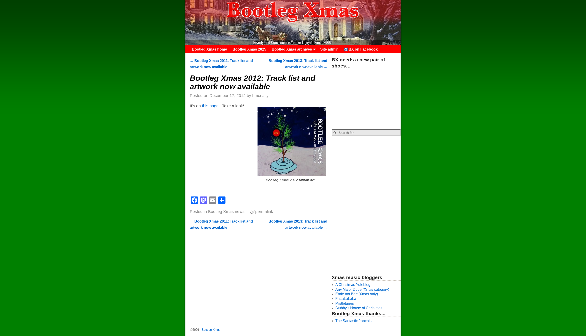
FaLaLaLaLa (345, 299)
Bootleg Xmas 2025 (249, 49)
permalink (264, 211)
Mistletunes (344, 303)
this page (210, 106)
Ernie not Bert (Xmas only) (356, 294)
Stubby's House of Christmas (358, 308)
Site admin (329, 49)
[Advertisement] (366, 99)
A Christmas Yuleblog (352, 285)
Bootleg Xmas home (209, 49)
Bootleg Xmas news (226, 211)
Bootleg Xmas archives (292, 49)
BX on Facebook (363, 49)
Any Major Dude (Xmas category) (362, 289)
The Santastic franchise (354, 321)
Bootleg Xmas (211, 329)
